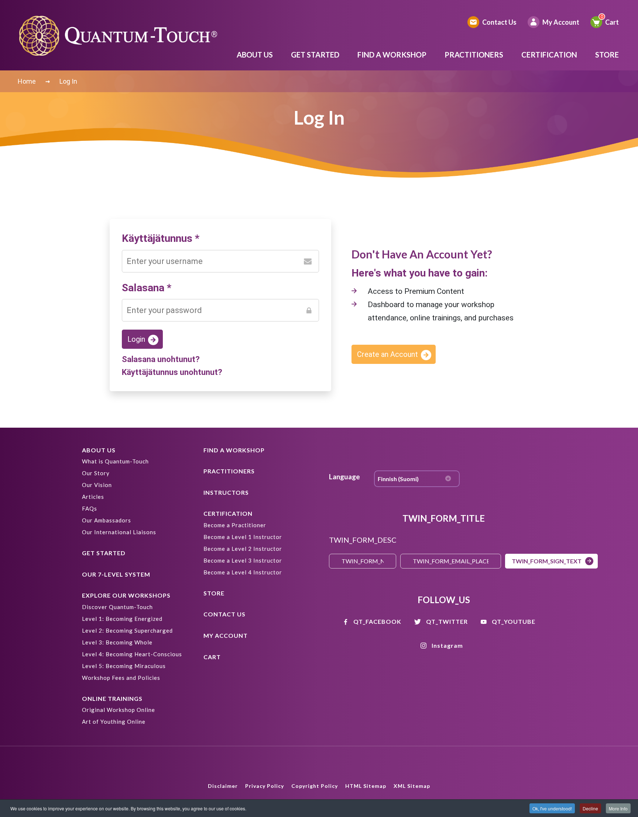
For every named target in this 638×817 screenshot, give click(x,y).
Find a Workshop (391, 54)
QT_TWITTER (447, 621)
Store (607, 54)
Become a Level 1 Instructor (242, 536)
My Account (560, 22)
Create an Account (387, 354)
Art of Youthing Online (113, 721)
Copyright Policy (314, 786)
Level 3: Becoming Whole (117, 642)
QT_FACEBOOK (377, 621)
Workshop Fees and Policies (121, 677)
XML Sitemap (412, 786)
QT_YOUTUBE (513, 621)
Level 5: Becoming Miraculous (124, 666)
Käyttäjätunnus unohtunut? (172, 372)
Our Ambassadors (106, 520)
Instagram (447, 645)
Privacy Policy (264, 786)
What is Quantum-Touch (115, 461)
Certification (549, 54)
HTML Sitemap (365, 786)
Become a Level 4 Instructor (242, 572)
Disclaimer (223, 786)
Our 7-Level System (116, 574)
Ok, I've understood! (552, 808)
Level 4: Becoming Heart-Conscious (132, 654)
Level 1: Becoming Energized (122, 618)
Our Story (96, 473)
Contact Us (499, 22)
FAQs (89, 508)
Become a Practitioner (234, 525)
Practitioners (474, 54)
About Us (255, 54)
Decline (590, 808)
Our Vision (97, 484)
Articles (93, 496)
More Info (618, 808)
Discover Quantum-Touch (117, 607)
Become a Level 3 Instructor (242, 560)
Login (136, 339)
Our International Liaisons (119, 532)
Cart (612, 22)
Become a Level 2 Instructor (242, 548)
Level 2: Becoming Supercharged (127, 630)
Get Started (315, 54)
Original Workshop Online (118, 709)
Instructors (226, 492)
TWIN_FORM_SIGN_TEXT (547, 560)
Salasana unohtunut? (161, 359)
